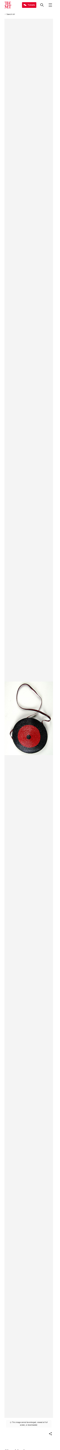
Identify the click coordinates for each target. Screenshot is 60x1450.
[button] (50, 1433)
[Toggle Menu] (50, 5)
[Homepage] (7, 5)
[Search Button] (42, 5)
